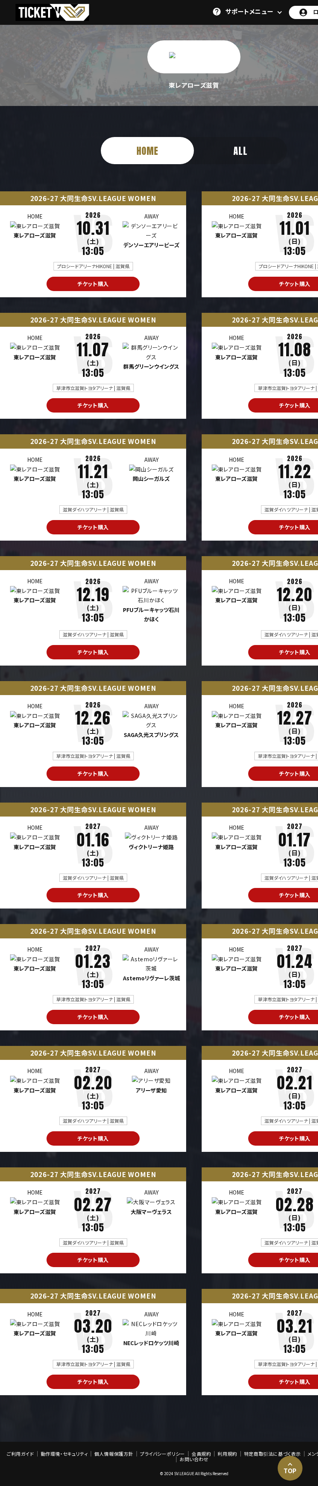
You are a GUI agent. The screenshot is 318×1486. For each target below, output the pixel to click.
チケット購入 (93, 284)
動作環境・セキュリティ (64, 1454)
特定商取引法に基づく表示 (272, 1454)
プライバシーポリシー (162, 1454)
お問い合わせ (194, 1459)
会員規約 (201, 1454)
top (290, 1470)
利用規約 (227, 1454)
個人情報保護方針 (113, 1454)
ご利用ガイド (20, 1454)
